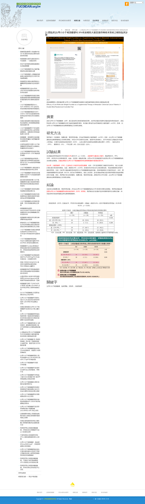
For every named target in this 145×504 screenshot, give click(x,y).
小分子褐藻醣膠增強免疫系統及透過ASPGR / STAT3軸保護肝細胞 (30, 153)
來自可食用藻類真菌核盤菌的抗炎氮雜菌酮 (29, 65)
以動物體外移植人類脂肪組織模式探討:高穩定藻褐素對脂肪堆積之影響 (30, 415)
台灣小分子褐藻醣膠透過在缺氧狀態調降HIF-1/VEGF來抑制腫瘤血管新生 (30, 401)
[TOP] (72, 484)
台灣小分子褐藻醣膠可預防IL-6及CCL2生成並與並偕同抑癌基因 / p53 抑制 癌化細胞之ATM (30, 301)
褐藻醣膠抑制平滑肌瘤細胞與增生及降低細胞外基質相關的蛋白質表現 (29, 271)
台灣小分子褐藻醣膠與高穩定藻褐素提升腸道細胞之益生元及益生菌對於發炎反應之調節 (29, 389)
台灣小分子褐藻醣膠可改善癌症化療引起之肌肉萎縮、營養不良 (29, 370)
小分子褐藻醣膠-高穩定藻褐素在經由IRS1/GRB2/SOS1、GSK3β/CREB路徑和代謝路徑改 (30, 232)
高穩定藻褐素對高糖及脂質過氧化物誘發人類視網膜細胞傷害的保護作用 (29, 123)
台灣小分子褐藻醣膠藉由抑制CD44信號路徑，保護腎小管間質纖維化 (30, 350)
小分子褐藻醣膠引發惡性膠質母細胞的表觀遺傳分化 (29, 190)
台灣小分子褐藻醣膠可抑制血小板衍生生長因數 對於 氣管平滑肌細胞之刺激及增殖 (30, 377)
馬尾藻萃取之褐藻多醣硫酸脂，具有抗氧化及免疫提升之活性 (29, 467)
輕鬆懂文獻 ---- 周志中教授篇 (27, 476)
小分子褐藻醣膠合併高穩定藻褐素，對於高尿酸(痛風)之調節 (29, 203)
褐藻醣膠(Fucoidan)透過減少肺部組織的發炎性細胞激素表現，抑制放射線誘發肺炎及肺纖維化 (29, 249)
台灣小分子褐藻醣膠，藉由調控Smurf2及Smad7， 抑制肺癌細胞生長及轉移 (30, 444)
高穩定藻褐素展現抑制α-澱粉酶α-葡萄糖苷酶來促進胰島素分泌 (29, 423)
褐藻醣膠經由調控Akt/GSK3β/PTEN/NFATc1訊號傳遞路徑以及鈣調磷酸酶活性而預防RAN (30, 211)
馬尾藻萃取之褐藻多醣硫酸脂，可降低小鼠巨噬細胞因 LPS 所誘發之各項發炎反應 (29, 460)
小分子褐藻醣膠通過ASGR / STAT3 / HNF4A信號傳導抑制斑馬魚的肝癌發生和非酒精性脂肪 (29, 115)
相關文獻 (67, 30)
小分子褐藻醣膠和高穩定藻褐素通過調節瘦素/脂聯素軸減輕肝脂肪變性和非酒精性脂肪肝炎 (30, 98)
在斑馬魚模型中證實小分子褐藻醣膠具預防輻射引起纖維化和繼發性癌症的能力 (29, 146)
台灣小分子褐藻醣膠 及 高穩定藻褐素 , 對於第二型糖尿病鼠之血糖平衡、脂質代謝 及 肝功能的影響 (30, 342)
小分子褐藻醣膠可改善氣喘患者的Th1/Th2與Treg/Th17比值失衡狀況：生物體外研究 (29, 257)
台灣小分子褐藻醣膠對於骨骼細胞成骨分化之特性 (29, 395)
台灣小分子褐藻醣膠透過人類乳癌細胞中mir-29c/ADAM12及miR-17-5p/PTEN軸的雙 (30, 357)
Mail (70, 499)
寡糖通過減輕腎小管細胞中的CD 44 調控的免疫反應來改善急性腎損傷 (30, 53)
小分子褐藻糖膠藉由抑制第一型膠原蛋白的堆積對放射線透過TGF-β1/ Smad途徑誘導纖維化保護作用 (30, 161)
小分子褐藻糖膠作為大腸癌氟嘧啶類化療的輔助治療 (29, 70)
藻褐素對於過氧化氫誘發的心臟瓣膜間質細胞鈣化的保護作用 (29, 83)
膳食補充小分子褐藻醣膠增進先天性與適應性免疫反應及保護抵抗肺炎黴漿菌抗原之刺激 (29, 224)
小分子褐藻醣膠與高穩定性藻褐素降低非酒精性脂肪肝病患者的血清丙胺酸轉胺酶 (29, 196)
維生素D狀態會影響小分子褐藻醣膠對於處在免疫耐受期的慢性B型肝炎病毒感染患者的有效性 (29, 183)
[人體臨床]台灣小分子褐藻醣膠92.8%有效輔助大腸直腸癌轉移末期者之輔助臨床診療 (30, 334)
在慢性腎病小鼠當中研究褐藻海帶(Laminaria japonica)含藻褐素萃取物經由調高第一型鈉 (29, 278)
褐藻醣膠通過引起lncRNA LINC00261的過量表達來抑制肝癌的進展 (29, 90)
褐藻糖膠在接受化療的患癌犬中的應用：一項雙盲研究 (29, 60)
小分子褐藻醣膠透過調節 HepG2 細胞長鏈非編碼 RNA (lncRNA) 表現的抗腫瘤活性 (29, 241)
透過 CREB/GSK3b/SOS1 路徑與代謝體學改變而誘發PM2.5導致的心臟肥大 (29, 264)
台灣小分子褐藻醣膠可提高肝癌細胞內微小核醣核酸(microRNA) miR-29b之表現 (29, 408)
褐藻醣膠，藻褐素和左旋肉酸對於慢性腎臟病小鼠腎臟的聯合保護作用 (29, 139)
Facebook (127, 4)
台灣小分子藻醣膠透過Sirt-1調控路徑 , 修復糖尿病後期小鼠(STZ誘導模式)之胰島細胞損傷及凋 (30, 326)
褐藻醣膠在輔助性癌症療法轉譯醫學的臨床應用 (29, 218)
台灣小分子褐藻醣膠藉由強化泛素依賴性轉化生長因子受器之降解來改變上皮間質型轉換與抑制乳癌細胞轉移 (29, 452)
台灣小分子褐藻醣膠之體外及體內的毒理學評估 (29, 383)
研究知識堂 (22, 473)
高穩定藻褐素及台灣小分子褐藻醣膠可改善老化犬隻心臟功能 (29, 309)
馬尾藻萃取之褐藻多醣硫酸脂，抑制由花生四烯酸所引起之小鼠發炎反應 (29, 430)
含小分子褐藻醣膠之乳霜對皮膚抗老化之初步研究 (29, 293)
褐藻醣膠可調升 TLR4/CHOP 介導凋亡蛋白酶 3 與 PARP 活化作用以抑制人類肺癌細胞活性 (30, 286)
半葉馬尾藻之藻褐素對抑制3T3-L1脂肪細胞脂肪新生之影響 (30, 437)
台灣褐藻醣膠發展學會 (28, 5)
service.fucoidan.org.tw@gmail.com (82, 499)
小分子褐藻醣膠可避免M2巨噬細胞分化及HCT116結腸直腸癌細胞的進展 (30, 175)
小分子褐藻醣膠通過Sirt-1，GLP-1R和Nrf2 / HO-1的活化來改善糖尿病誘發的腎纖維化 (29, 106)
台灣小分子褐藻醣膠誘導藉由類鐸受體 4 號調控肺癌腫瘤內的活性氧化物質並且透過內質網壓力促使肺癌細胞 (30, 317)
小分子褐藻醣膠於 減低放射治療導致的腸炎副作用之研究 (30, 168)
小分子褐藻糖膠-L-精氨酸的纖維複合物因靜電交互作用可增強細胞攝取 (30, 76)
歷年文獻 (21, 48)
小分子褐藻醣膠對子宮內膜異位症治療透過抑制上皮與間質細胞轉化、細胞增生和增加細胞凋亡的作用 (29, 131)
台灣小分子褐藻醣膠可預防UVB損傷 (29, 363)
